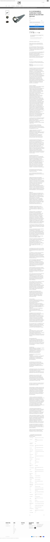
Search (14, 524)
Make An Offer (37, 26)
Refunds (14, 532)
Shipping (14, 531)
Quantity (41, 20)
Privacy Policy (14, 528)
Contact (14, 525)
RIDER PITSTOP (8, 536)
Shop (13, 526)
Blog (13, 533)
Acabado (30, 20)
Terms (14, 527)
